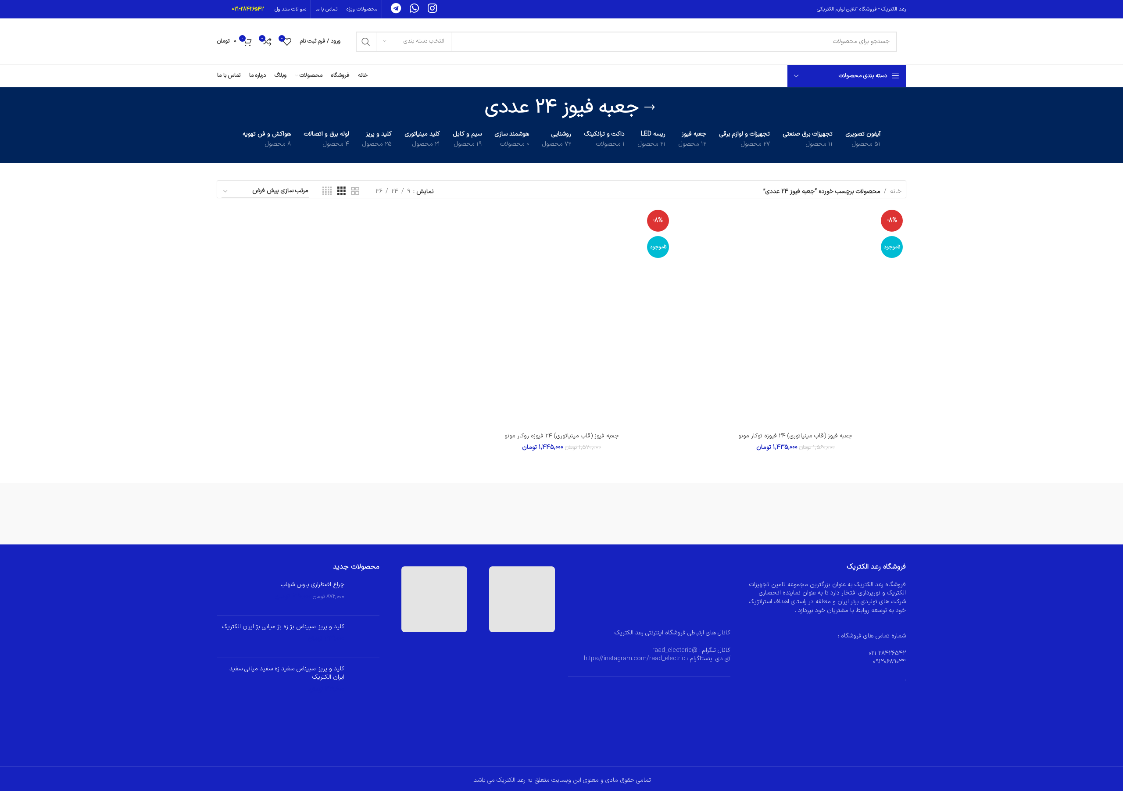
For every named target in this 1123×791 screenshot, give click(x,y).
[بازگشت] (650, 107)
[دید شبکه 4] (327, 191)
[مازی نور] (857, 513)
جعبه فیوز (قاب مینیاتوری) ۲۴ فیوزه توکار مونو (795, 435)
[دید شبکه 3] (341, 191)
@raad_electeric (674, 650)
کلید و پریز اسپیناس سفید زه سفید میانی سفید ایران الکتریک (286, 673)
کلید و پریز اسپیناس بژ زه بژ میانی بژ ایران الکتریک (283, 627)
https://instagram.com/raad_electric (634, 658)
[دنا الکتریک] (463, 513)
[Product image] (795, 317)
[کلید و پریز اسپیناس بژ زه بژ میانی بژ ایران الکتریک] (365, 637)
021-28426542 (248, 9)
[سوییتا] (561, 513)
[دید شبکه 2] (355, 191)
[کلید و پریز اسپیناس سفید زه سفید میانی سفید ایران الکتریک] (365, 679)
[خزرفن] (364, 513)
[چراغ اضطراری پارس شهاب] (365, 594)
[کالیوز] (758, 513)
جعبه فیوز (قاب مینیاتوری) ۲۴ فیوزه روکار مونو (561, 435)
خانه (895, 191)
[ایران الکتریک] (266, 513)
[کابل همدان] (660, 513)
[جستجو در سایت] (366, 42)
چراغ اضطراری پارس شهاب (312, 584)
